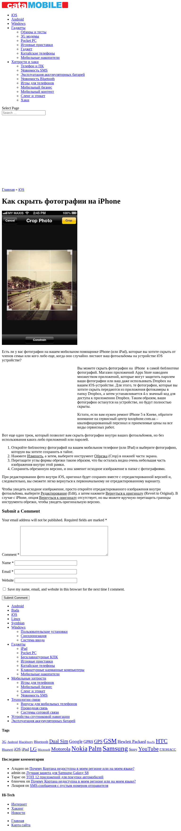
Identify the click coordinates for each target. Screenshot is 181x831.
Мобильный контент (37, 92)
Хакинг (17, 808)
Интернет (19, 804)
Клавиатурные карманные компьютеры (52, 670)
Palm (95, 748)
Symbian (18, 623)
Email (7, 572)
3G (4, 742)
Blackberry (26, 742)
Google (75, 741)
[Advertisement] (90, 151)
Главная (8, 190)
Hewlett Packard (132, 741)
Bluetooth (41, 742)
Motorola (60, 749)
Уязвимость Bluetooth (38, 79)
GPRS (88, 741)
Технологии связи (25, 700)
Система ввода (33, 640)
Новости (18, 813)
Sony (133, 749)
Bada (15, 610)
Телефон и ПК (32, 66)
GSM (110, 740)
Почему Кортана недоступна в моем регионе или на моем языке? (81, 769)
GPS (98, 741)
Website (8, 580)
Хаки (25, 100)
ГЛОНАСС (168, 749)
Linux (15, 619)
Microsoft (44, 749)
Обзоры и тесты (33, 32)
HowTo (151, 742)
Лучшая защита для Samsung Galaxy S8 (57, 773)
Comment (10, 555)
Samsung (115, 748)
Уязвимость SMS (34, 70)
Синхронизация (33, 636)
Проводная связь (34, 708)
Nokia (79, 748)
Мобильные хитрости (28, 678)
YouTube (148, 749)
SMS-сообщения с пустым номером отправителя (69, 786)
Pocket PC (29, 41)
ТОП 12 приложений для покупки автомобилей (64, 777)
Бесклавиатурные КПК (39, 657)
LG (33, 749)
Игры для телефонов (37, 83)
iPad (24, 649)
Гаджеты (18, 28)
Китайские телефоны (38, 53)
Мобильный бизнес (36, 87)
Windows (18, 23)
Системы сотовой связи (40, 712)
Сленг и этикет (33, 96)
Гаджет (26, 49)
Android (17, 19)
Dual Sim (58, 741)
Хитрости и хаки (25, 62)
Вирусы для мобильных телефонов (49, 704)
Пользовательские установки (44, 632)
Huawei (7, 749)
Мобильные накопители (40, 58)
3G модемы (30, 36)
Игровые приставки (37, 45)
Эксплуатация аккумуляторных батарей (53, 75)
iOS (14, 15)
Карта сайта (20, 825)
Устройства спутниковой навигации (40, 717)
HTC (162, 741)
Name (8, 563)
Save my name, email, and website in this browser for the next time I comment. (66, 589)
